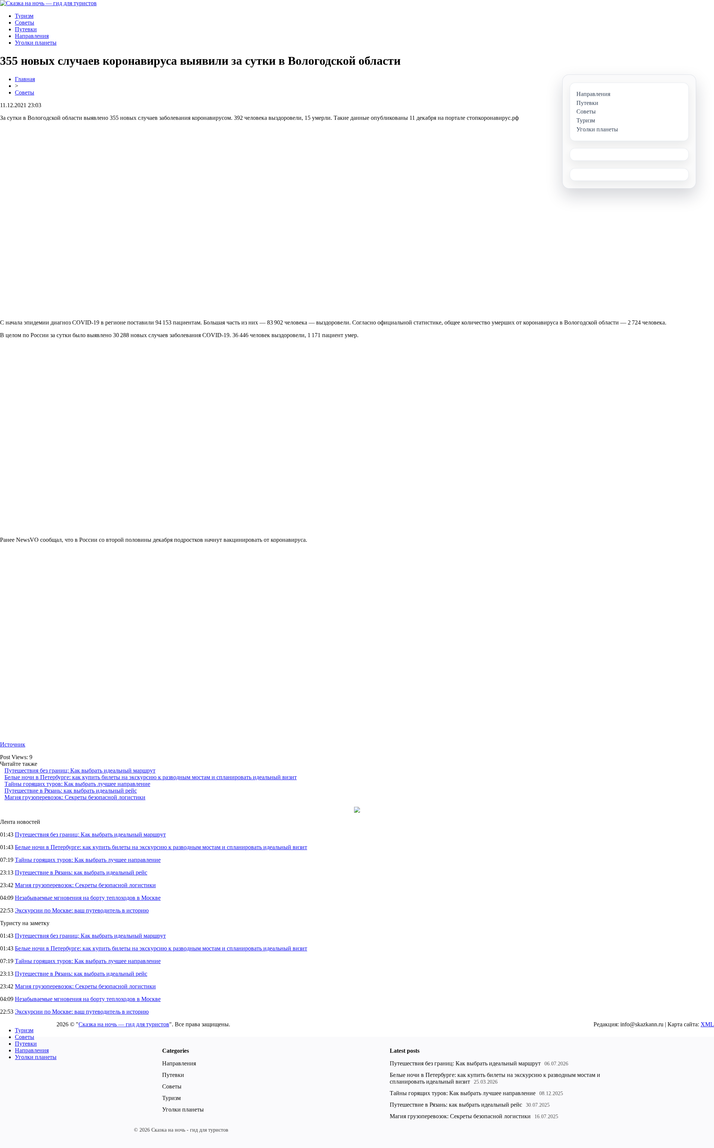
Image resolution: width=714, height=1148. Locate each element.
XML (707, 1024)
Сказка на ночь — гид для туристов (123, 1024)
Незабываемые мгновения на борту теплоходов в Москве (88, 898)
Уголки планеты (36, 42)
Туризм (24, 16)
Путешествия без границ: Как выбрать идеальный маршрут (79, 770)
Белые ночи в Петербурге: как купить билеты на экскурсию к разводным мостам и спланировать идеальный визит (150, 777)
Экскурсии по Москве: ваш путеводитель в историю (82, 910)
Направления (32, 36)
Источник (12, 744)
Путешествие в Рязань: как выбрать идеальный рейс (70, 790)
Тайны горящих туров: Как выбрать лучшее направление (77, 784)
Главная (25, 79)
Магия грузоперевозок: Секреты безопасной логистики (74, 797)
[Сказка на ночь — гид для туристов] (48, 3)
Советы (24, 22)
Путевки (26, 29)
